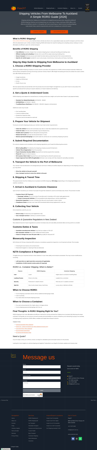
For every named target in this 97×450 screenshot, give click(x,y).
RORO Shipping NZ (33, 420)
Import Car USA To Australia (53, 425)
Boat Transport (32, 433)
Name (24, 364)
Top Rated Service (87, 5)
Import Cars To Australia (52, 418)
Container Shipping (33, 435)
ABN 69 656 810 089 (73, 434)
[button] (43, 8)
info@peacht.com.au (73, 429)
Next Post (94, 400)
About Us (14, 420)
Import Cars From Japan (52, 420)
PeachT (21, 8)
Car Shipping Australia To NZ (53, 428)
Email (24, 369)
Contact (13, 423)
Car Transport (31, 423)
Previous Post (4, 400)
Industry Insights (16, 428)
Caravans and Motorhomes (35, 428)
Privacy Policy (15, 435)
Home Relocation (32, 438)
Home (13, 418)
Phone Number (27, 375)
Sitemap (14, 433)
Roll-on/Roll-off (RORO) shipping (21, 41)
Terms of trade (15, 430)
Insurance (30, 440)
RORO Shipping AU (33, 418)
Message (25, 381)
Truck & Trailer (31, 430)
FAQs (13, 425)
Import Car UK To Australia (53, 423)
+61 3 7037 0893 (72, 426)
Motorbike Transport (33, 425)
